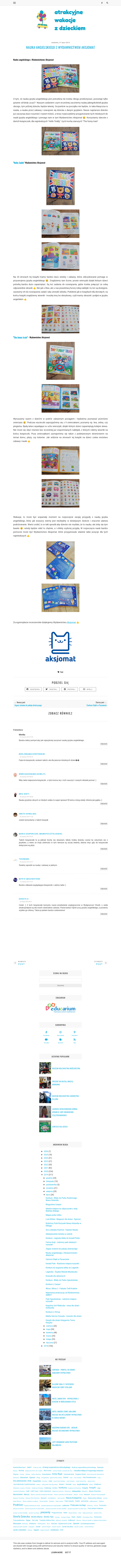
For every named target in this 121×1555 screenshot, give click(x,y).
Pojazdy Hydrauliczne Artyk (32, 1505)
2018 (46, 1346)
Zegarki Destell (44, 1530)
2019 (46, 1175)
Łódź (27, 1491)
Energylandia (45, 1477)
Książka (85, 1488)
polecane (66, 1505)
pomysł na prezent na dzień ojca (77, 1508)
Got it (68, 1552)
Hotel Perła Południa (59, 1481)
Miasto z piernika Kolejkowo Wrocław (42, 1494)
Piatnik (77, 1501)
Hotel (50, 1481)
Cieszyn (22, 1474)
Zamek (38, 1527)
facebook (46, 1035)
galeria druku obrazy (56, 1477)
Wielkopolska (41, 1523)
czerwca (49, 1326)
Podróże (18, 1504)
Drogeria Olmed (80, 1474)
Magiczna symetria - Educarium (61, 1491)
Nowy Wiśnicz (17, 1501)
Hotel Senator (71, 1481)
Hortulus (44, 1481)
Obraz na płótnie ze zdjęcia (30, 1501)
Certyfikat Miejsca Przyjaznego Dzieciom (88, 1471)
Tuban (28, 1520)
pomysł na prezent (18, 1508)
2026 (46, 1151)
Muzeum (87, 1494)
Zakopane (31, 1527)
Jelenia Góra (91, 1481)
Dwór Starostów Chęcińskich (95, 1474)
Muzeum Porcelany (18, 1498)
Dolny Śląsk (57, 1474)
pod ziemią (84, 1501)
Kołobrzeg (47, 1488)
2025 (46, 1155)
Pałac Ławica (59, 1501)
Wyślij (89, 689)
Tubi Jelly (35, 1520)
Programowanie (57, 1513)
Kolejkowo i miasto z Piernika (21, 1488)
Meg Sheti (24, 794)
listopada (50, 1181)
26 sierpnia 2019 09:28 (26, 797)
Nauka (85, 1498)
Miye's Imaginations (29, 879)
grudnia (49, 1178)
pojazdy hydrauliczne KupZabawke (51, 1505)
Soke (79, 1513)
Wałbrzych (71, 1520)
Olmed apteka (43, 1501)
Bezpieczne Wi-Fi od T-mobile (33, 1471)
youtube (46, 1042)
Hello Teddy (19, 162)
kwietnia (50, 1332)
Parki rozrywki (69, 1501)
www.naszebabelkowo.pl (32, 774)
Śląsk (73, 1517)
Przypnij (71, 689)
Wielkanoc (32, 1523)
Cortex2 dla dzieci (60, 1126)
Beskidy (21, 1470)
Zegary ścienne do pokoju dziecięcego (62, 1249)
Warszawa (17, 1523)
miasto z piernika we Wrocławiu (63, 1494)
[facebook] (101, 3)
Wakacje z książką (61, 1520)
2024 (46, 1158)
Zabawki (76, 1523)
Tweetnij (53, 689)
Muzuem (44, 1498)
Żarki (61, 1530)
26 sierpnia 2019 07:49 (26, 737)
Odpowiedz (104, 744)
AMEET (29, 1467)
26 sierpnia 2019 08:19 (26, 757)
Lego (98, 1488)
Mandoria (85, 1491)
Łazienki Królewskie (19, 1491)
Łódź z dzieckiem (45, 1491)
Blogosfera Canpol (53, 1204)
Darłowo (28, 1474)
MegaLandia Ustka (53, 1215)
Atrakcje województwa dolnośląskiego (56, 1467)
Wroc (48, 1523)
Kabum (38, 1484)
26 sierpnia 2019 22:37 (26, 862)
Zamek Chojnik (46, 1527)
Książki (92, 1487)
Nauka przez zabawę (95, 1498)
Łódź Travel (34, 1491)
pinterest (75, 1035)
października (51, 1184)
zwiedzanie (54, 1530)
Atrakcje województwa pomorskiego (84, 1467)
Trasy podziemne (19, 1520)
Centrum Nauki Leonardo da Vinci (62, 1471)
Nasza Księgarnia (74, 1498)
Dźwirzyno (16, 1477)
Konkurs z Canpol (53, 1284)
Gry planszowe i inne (22, 1481)
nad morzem (61, 1498)
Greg (99, 1477)
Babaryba (100, 1467)
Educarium (24, 1477)
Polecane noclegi (78, 1505)
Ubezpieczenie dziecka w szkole (59, 1234)
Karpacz (61, 1484)
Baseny (15, 1471)
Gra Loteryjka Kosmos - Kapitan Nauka (62, 1230)
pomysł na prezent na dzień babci (34, 1508)
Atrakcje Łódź (37, 1467)
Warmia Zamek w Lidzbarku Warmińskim (94, 1520)
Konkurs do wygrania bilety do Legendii (62, 1268)
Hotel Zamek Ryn (81, 1481)
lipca (48, 1195)
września (50, 1188)
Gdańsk (65, 1477)
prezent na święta (34, 1513)
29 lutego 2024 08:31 (26, 901)
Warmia (78, 1520)
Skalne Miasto (73, 1513)
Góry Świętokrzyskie (89, 1477)
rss (75, 1042)
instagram (60, 1035)
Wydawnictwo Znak (65, 1523)
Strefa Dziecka (21, 1516)
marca (49, 1336)
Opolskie (51, 1501)
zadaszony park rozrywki (20, 1527)
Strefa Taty (49, 1517)
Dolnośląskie (46, 1474)
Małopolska (76, 1491)
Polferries (90, 1505)
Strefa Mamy (37, 1517)
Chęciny (15, 1474)
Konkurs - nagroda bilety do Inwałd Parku (63, 1238)
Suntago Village (65, 1517)
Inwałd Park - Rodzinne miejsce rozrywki (62, 1263)
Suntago (57, 1517)
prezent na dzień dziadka (20, 1513)
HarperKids (37, 1481)
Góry (71, 1477)
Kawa (74, 1484)
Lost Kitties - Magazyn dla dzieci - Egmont (63, 1219)
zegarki (36, 1530)
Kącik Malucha (82, 1484)
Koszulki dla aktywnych (55, 1276)
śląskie (79, 1517)
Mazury (26, 1494)
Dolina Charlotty (36, 1474)
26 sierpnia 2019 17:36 (26, 816)
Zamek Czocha (56, 1527)
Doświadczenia (69, 1474)
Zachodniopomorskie (87, 1523)
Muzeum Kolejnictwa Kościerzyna (66, 1068)
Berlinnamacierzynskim (32, 754)
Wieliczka (25, 1523)
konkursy (63, 1487)
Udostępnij (35, 689)
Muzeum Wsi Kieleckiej (32, 1498)
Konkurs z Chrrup (53, 1312)
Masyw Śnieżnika (95, 1491)
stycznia (50, 1342)
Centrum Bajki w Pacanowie (57, 1259)
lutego (49, 1339)
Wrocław (54, 1523)
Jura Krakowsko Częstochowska (24, 1484)
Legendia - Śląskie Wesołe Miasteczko (61, 1272)
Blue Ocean (47, 1470)
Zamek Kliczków (67, 1527)
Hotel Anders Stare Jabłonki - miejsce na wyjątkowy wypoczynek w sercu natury (67, 1414)
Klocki (91, 1484)
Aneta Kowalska (27, 814)
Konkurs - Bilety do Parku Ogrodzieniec (62, 1280)
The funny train (20, 337)
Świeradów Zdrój (88, 1517)
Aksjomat (71, 622)
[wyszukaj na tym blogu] (107, 3)
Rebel (65, 1513)
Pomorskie (102, 1505)
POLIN (96, 1505)
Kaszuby (68, 1484)
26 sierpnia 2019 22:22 (26, 836)
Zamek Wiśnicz (89, 1527)
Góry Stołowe (77, 1477)
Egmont (32, 1477)
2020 (46, 1171)
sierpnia (49, 1191)
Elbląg (38, 1477)
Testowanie (98, 1517)
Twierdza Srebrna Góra (47, 1520)
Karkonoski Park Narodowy (50, 1484)
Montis (76, 1494)
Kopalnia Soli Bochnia (74, 1488)
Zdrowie (30, 1530)
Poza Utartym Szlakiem (95, 1508)
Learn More (57, 1552)
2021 (46, 1168)
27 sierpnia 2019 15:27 (26, 882)
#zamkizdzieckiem (19, 1467)
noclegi (105, 1498)
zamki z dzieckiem (19, 1530)
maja (48, 1329)
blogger (60, 1042)
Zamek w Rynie (78, 1527)
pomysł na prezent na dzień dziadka (56, 1508)
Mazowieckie (18, 1494)
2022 (46, 1164)
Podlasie (101, 1501)
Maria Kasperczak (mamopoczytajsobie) (40, 834)
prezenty (45, 1512)
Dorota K (24, 899)
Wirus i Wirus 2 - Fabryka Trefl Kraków (61, 1288)
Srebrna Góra (98, 1513)
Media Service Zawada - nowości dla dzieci (64, 1316)
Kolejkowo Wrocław (37, 1488)
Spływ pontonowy (88, 1513)
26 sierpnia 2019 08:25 (26, 777)
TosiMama (24, 859)
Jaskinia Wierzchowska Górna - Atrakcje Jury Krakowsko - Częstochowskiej (65, 1112)
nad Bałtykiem (52, 1498)
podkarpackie (93, 1501)
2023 (46, 1161)
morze (81, 1494)
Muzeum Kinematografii (98, 1494)
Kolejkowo (97, 1484)
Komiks (54, 1488)
